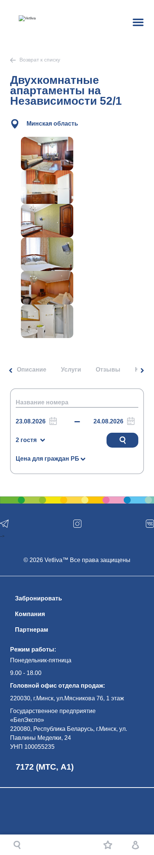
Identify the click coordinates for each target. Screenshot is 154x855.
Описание (31, 369)
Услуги (71, 369)
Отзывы (108, 369)
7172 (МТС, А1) (45, 767)
